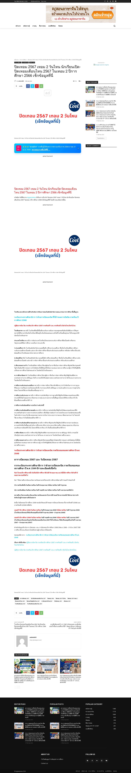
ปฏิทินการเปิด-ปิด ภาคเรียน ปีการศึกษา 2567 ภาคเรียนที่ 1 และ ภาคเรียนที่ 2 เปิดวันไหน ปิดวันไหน (44, 326)
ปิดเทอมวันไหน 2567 (20, 601)
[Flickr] (97, 760)
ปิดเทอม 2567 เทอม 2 (72, 598)
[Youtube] (116, 1)
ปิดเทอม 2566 (50, 598)
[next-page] (18, 687)
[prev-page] (15, 687)
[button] (114, 26)
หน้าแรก (16, 60)
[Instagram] (108, 1)
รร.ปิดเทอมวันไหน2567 (46, 601)
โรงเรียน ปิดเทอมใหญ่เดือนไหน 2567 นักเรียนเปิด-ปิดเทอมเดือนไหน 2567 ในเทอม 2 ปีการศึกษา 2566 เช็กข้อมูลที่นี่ (30, 626)
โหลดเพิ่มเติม (100, 138)
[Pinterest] (37, 86)
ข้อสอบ (62, 672)
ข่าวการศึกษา (23, 60)
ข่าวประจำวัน (25, 62)
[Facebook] (105, 1)
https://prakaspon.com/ (36, 640)
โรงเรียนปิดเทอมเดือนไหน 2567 (34, 603)
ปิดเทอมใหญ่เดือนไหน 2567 (33, 601)
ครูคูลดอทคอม (31, 197)
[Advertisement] (65, 42)
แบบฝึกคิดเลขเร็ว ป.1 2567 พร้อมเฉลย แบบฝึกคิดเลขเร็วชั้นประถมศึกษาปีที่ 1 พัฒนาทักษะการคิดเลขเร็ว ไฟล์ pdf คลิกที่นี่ (65, 626)
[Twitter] (110, 1)
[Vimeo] (113, 1)
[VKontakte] (106, 760)
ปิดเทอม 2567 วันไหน (61, 598)
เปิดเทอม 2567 (67, 601)
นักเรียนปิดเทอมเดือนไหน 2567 (38, 598)
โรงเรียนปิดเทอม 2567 (20, 603)
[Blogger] (87, 760)
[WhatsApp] (41, 86)
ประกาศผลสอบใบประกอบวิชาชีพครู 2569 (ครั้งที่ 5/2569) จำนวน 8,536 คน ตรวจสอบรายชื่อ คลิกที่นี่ (47, 677)
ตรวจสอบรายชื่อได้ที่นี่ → (41, 150)
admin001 (21, 81)
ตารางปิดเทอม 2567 (24, 598)
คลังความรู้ (32, 62)
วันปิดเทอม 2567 (58, 601)
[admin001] (15, 81)
